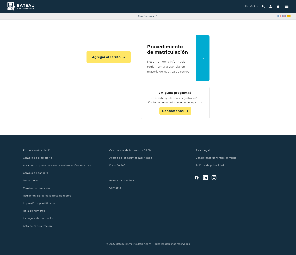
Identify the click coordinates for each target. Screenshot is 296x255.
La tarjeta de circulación (38, 218)
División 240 (117, 165)
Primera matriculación (37, 150)
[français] (279, 16)
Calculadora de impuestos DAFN (130, 150)
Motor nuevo (31, 180)
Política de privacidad (210, 165)
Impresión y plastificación (40, 203)
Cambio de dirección (36, 188)
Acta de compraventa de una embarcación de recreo (57, 165)
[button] (287, 6)
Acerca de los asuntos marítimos (130, 157)
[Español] (289, 16)
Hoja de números (34, 210)
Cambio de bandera (35, 173)
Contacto (115, 187)
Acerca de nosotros (121, 180)
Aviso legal (203, 150)
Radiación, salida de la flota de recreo (47, 195)
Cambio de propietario (37, 157)
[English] (284, 16)
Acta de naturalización (37, 226)
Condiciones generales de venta (216, 157)
